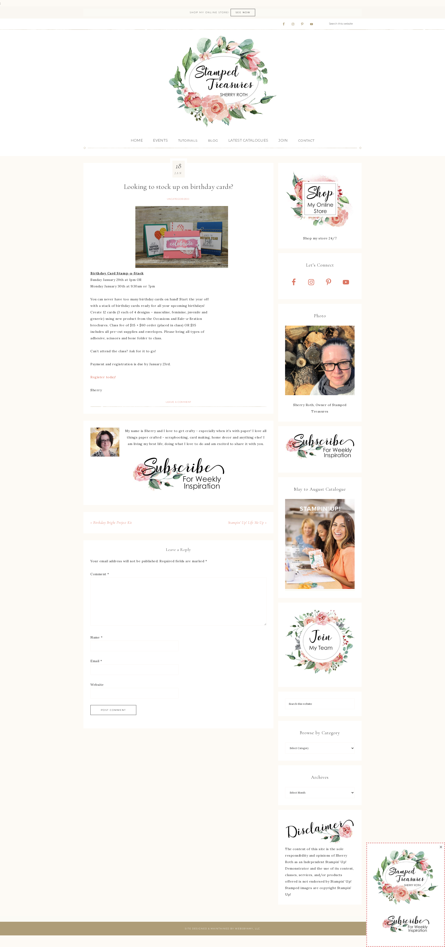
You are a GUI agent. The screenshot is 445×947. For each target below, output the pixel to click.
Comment (99, 574)
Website (97, 685)
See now (242, 12)
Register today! (103, 377)
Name (96, 637)
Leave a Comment (178, 402)
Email (96, 661)
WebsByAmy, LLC (247, 928)
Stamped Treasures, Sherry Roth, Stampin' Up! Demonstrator (222, 81)
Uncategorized (178, 198)
